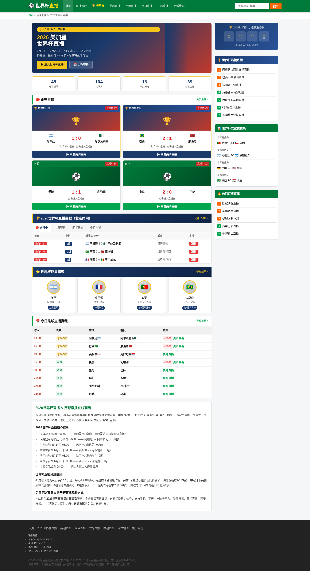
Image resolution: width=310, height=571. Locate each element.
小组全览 (95, 227)
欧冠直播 (147, 5)
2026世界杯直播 (47, 528)
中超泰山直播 (230, 233)
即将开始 (77, 227)
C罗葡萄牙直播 (231, 107)
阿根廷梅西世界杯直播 (236, 69)
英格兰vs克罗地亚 (233, 92)
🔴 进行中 (41, 227)
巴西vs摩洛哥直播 (233, 77)
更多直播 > (202, 99)
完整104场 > (201, 218)
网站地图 (123, 528)
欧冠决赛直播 (230, 203)
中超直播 (163, 5)
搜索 (276, 6)
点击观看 (178, 338)
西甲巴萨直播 (230, 226)
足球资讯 (179, 5)
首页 (68, 5)
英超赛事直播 (230, 211)
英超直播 (114, 5)
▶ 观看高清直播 (76, 154)
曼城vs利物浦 (230, 218)
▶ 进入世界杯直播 (52, 64)
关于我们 (137, 528)
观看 (193, 243)
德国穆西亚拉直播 (233, 114)
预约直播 (168, 354)
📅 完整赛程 (81, 64)
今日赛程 (60, 227)
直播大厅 (81, 5)
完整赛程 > (202, 321)
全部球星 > (202, 271)
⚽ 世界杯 (43, 5)
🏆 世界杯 (98, 5)
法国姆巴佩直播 (231, 84)
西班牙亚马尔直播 (233, 100)
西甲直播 (130, 5)
